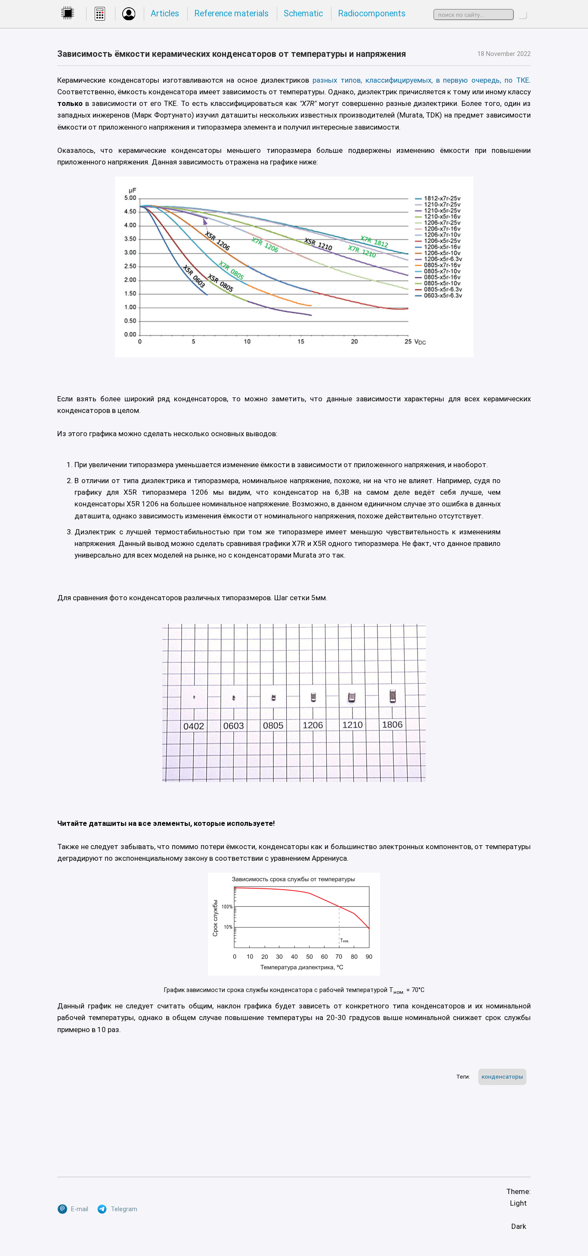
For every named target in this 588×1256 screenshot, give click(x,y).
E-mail (74, 1208)
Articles (165, 14)
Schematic (303, 14)
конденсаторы (502, 1076)
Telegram (122, 1209)
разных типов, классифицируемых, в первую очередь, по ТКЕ (421, 80)
